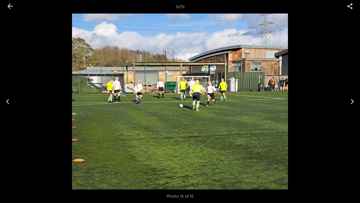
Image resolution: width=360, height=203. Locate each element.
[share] (349, 7)
